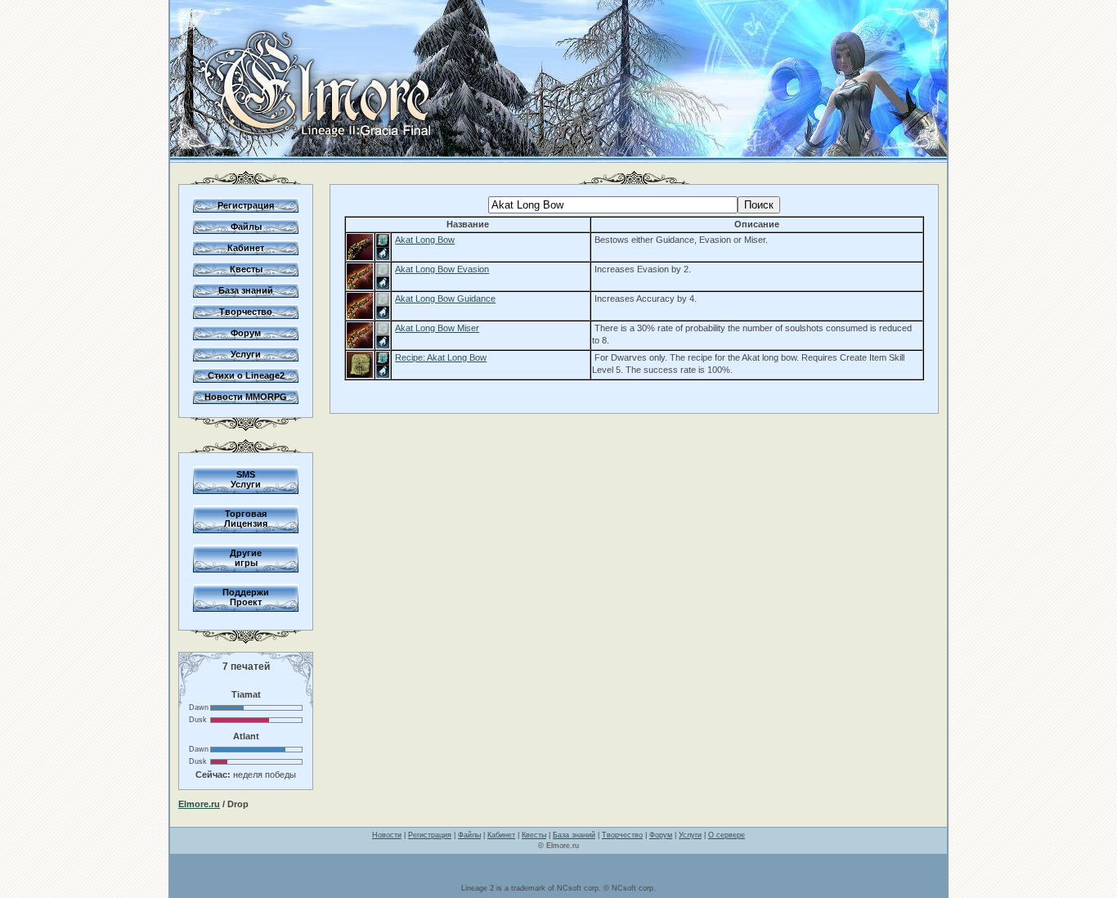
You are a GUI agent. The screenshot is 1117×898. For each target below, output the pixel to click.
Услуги (246, 354)
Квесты (246, 269)
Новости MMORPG (245, 397)
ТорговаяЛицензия (245, 518)
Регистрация (246, 205)
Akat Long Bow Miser (437, 328)
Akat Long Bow (425, 240)
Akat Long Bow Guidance (445, 298)
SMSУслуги (246, 479)
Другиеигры (246, 558)
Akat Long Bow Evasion (442, 269)
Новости (386, 835)
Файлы (246, 226)
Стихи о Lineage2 (246, 375)
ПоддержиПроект (245, 597)
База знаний (245, 290)
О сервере (726, 835)
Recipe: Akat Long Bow (441, 357)
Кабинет (245, 248)
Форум (246, 333)
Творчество (245, 312)
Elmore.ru (199, 804)
